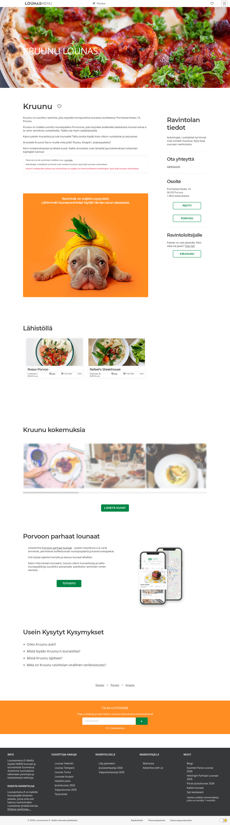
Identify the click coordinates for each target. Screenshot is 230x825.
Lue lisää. (68, 160)
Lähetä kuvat (115, 507)
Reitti (187, 205)
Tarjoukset (61, 794)
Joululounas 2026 (65, 785)
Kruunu (130, 685)
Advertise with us (153, 768)
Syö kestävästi (195, 792)
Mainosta (148, 763)
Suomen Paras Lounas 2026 (200, 769)
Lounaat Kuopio (64, 776)
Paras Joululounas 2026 (200, 783)
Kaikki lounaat (195, 788)
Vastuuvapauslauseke (181, 820)
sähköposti (173, 166)
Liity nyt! (190, 246)
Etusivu (100, 685)
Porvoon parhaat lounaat (57, 548)
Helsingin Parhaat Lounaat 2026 (202, 777)
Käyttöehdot (137, 820)
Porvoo (187, 218)
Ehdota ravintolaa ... (19, 809)
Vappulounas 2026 (66, 789)
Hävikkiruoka (62, 781)
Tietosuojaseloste (117, 728)
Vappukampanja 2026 (111, 772)
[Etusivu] (38, 3)
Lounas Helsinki (64, 763)
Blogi (190, 763)
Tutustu (69, 583)
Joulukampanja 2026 (111, 768)
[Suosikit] (212, 3)
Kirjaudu (187, 253)
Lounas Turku (63, 772)
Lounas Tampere (64, 768)
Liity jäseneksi (107, 763)
